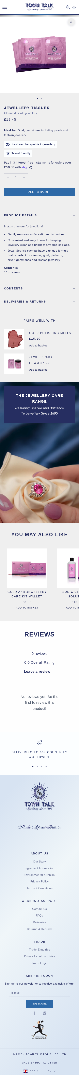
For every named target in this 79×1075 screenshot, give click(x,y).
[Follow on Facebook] (34, 1013)
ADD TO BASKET (27, 607)
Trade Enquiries (39, 949)
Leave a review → (39, 672)
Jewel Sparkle (43, 357)
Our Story (39, 861)
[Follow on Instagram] (45, 1013)
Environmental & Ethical (39, 874)
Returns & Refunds (39, 929)
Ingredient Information (39, 868)
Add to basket (39, 192)
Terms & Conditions (39, 888)
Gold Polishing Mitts (50, 333)
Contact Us (39, 908)
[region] (39, 749)
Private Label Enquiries (39, 956)
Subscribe (39, 1003)
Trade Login (39, 963)
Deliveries (39, 922)
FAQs (39, 915)
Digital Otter (46, 1063)
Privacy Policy (39, 881)
